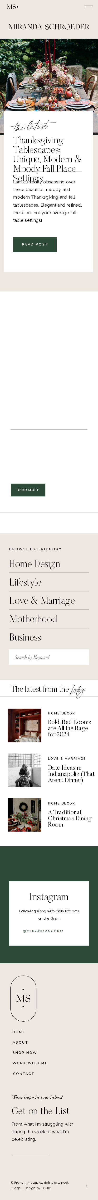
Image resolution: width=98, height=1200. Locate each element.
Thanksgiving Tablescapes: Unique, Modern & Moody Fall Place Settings (47, 160)
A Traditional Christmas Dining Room (70, 819)
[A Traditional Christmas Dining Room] (24, 815)
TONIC (46, 1188)
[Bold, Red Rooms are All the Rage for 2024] (24, 725)
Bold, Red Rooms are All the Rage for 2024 (69, 728)
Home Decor (61, 713)
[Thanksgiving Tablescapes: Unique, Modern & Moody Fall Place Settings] (49, 87)
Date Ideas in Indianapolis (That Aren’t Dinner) (71, 774)
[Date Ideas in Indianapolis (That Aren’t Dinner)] (24, 770)
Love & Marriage (67, 759)
